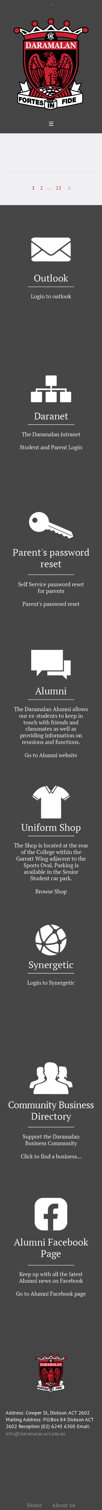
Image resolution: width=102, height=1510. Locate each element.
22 (58, 187)
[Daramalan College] (51, 63)
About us (63, 1505)
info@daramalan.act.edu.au (35, 1433)
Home (34, 1505)
